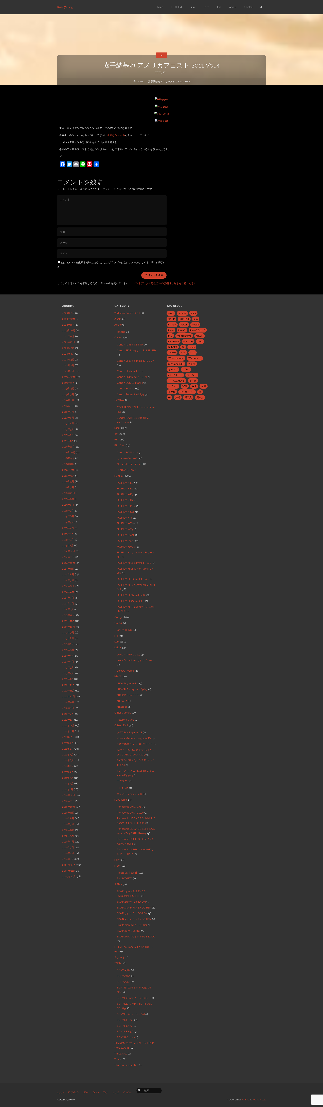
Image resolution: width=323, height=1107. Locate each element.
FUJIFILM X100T (126, 540)
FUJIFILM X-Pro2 (126, 506)
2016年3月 (68, 487)
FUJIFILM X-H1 (125, 500)
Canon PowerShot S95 (130, 394)
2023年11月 (68, 324)
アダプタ (122, 781)
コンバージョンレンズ (129, 794)
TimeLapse (120, 1053)
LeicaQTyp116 (197, 330)
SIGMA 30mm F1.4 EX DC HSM (134, 907)
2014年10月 (68, 562)
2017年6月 (68, 417)
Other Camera (122, 712)
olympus (188, 341)
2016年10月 (68, 452)
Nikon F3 (122, 701)
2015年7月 (68, 510)
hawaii (184, 324)
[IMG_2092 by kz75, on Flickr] (161, 113)
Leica (117, 647)
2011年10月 (68, 737)
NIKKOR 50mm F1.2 (128, 683)
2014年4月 (68, 591)
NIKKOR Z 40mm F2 (128, 695)
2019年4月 (68, 388)
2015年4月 (68, 528)
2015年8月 (68, 504)
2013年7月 (68, 644)
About (115, 1092)
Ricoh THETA (124, 878)
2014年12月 (68, 551)
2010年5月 (68, 835)
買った (200, 397)
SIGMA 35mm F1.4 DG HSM (132, 913)
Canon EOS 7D (126, 388)
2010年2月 (68, 853)
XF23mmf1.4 (194, 358)
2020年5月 (68, 348)
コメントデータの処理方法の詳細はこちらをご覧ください (163, 283)
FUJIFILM (119, 475)
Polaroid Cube (125, 719)
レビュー (173, 386)
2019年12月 (68, 376)
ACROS (182, 313)
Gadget (118, 617)
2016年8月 (68, 464)
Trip (116, 1059)
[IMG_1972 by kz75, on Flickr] (161, 99)
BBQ (193, 313)
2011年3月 (68, 777)
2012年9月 (68, 702)
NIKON (118, 676)
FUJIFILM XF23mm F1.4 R (131, 595)
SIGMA (118, 884)
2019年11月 (68, 382)
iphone (121, 331)
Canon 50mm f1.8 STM (130, 344)
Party (117, 859)
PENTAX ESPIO (125, 469)
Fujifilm (172, 324)
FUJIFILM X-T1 (124, 517)
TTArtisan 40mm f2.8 (126, 1065)
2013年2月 (68, 673)
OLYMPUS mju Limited (129, 464)
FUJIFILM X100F (126, 535)
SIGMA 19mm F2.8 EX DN (131, 901)
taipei (192, 347)
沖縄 (177, 397)
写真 (184, 386)
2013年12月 (68, 615)
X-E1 (183, 352)
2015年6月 (68, 516)
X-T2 (192, 352)
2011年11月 (68, 731)
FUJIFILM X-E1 (125, 482)
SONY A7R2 (123, 970)
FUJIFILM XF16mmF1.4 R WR (133, 579)
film (196, 319)
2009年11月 (68, 870)
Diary (117, 427)
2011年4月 (68, 771)
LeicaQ (182, 330)
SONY (117, 963)
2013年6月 (68, 650)
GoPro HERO (124, 630)
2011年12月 (68, 725)
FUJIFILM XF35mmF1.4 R (130, 601)
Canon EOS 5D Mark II (130, 382)
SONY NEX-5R (125, 1025)
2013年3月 (68, 667)
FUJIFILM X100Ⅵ (126, 546)
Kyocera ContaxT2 (128, 458)
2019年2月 (68, 400)
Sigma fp (119, 957)
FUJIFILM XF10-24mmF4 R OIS (134, 562)
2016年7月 (68, 469)
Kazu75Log (65, 7)
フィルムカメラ (176, 380)
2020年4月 (68, 353)
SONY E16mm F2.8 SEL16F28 (133, 998)
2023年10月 (68, 330)
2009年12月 (69, 864)
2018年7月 (68, 411)
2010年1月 (68, 859)
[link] (261, 7)
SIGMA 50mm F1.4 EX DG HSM (134, 919)
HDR (117, 635)
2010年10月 (68, 806)
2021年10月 (68, 342)
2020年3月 (68, 359)
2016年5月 (68, 481)
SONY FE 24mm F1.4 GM (131, 1014)
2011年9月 (68, 743)
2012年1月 (68, 719)
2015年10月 (68, 493)
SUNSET (172, 347)
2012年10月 (68, 696)
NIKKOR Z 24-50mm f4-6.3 (132, 689)
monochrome (184, 335)
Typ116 (172, 352)
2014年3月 (68, 597)
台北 (194, 386)
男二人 (188, 397)
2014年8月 (68, 574)
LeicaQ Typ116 (125, 670)
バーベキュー (175, 375)
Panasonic (120, 799)
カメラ (191, 363)
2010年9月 (68, 812)
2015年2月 (68, 539)
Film (116, 439)
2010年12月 (68, 795)
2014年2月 (68, 603)
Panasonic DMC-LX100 (130, 812)
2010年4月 (68, 841)
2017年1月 (68, 440)
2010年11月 (68, 801)
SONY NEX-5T (125, 1031)
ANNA (117, 318)
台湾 (203, 386)
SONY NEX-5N (125, 1019)
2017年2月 (68, 435)
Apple (118, 324)
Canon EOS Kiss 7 (127, 452)
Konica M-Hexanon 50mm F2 (134, 738)
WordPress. (259, 1099)
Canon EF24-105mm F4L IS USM (135, 360)
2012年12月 (68, 684)
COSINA (119, 400)
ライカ (192, 380)
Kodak (195, 324)
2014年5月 (68, 586)
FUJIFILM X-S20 (126, 511)
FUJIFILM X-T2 (125, 523)
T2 (183, 347)
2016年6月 (68, 475)
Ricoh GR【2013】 (127, 872)
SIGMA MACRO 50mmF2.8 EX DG (136, 936)
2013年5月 (68, 655)
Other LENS (121, 725)
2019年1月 (68, 406)
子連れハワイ (187, 391)
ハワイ (185, 369)
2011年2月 (68, 783)
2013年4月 (68, 661)
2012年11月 (68, 690)
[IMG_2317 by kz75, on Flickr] (161, 120)
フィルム (191, 375)
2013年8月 (68, 638)
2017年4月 (68, 423)
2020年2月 (68, 365)
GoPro (118, 622)
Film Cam (119, 445)
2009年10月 (69, 876)
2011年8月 (68, 748)
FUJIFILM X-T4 (125, 529)
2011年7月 (68, 754)
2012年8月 (68, 708)
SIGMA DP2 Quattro (128, 930)
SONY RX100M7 (126, 1037)
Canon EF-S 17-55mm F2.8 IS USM (136, 350)
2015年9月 (68, 499)
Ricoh (117, 865)
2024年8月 (68, 313)
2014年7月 (68, 580)
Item (116, 641)
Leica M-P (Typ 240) (128, 654)
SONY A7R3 (123, 976)
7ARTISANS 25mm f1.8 (129, 732)
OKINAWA (173, 341)
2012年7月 (68, 713)
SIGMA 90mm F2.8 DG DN (132, 925)
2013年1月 (68, 679)
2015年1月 (68, 545)
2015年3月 (68, 533)
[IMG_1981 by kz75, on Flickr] (161, 106)
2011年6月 (68, 760)
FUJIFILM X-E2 (125, 488)
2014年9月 (68, 568)
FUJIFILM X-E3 (125, 494)
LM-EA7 (123, 788)
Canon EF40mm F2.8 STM (132, 376)
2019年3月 (68, 394)
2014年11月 (68, 557)
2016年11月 (68, 446)
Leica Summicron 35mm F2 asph (136, 660)
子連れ (171, 391)
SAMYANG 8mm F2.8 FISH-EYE (134, 744)
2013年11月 (68, 620)
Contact (127, 1092)
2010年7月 (68, 824)
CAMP (171, 319)
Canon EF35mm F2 (128, 371)
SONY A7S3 (123, 981)
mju (170, 335)
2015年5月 (68, 522)
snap (200, 341)
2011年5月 (68, 766)
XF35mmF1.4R (176, 363)
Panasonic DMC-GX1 (129, 806)
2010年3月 (68, 847)
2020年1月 (68, 371)
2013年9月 (68, 632)
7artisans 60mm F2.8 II (127, 313)
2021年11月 (68, 336)
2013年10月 (68, 626)
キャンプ (173, 369)
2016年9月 (68, 458)
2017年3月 (68, 429)
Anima (245, 1099)
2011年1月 (67, 789)
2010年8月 (68, 818)
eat (161, 55)
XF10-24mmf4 (176, 358)
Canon (118, 337)
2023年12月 (68, 318)
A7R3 (171, 313)
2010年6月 (68, 830)
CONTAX (184, 319)
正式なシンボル (116, 135)
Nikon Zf (122, 706)
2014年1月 (68, 609)
